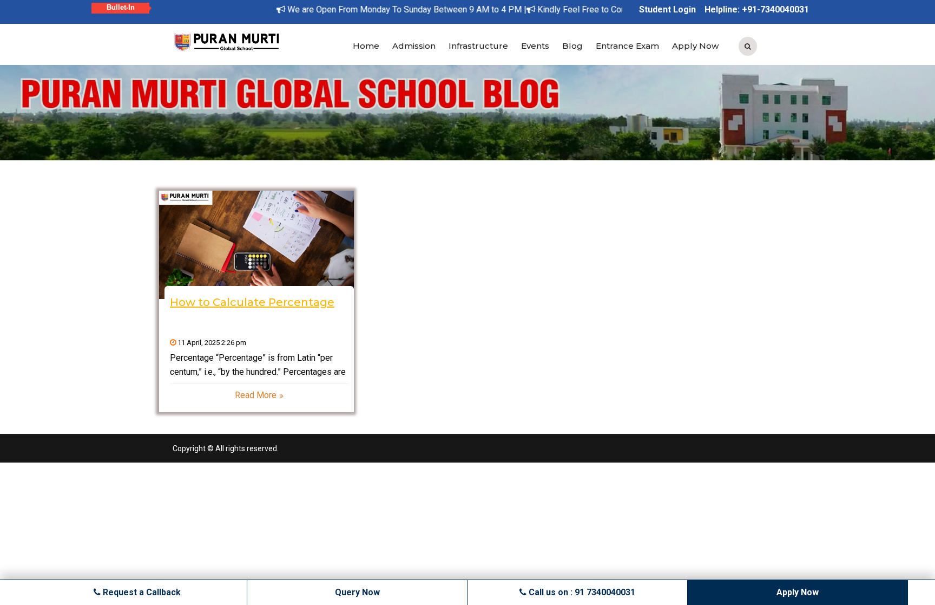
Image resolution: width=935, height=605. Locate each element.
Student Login (667, 9)
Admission (414, 46)
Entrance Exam (627, 46)
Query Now (357, 592)
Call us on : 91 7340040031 (580, 592)
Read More (255, 395)
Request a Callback (141, 592)
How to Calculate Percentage (252, 302)
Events (535, 46)
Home (366, 46)
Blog (572, 46)
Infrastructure (478, 46)
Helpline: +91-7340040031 (756, 9)
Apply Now (695, 46)
